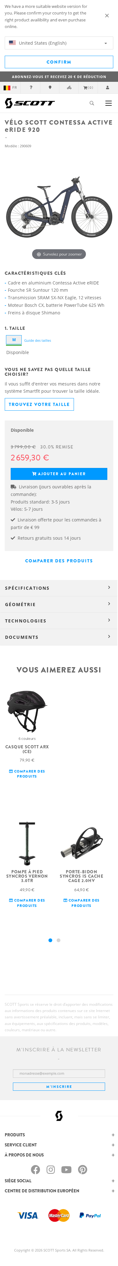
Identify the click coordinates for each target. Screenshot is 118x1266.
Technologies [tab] (26, 621)
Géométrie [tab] (20, 604)
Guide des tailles (37, 340)
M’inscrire (59, 1086)
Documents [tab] (22, 637)
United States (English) (42, 43)
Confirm (59, 62)
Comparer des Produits (59, 561)
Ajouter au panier (62, 474)
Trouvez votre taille (39, 404)
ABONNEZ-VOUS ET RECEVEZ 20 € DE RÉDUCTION (59, 76)
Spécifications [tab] (27, 588)
